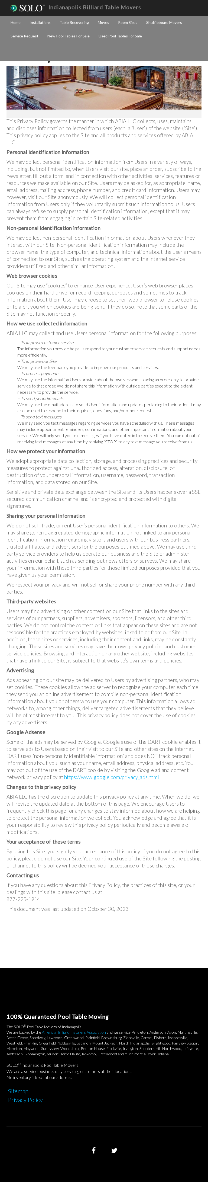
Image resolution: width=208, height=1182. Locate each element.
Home (16, 22)
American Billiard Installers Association (74, 1032)
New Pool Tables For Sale (68, 36)
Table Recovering (74, 22)
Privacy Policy (25, 1099)
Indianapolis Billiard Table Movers (94, 7)
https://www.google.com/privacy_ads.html (111, 777)
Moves (103, 22)
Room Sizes (127, 22)
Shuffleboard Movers (164, 22)
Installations (40, 22)
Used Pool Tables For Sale (120, 36)
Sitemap (18, 1091)
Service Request (24, 36)
